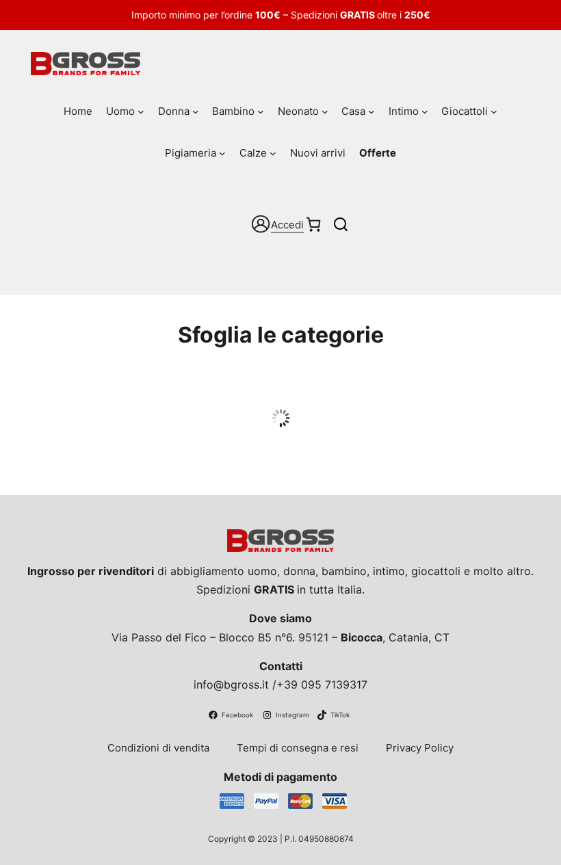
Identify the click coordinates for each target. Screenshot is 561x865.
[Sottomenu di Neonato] (325, 111)
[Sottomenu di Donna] (195, 111)
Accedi (287, 224)
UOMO (281, 393)
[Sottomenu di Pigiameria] (222, 153)
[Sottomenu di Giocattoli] (494, 111)
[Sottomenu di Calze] (273, 153)
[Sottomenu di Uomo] (141, 111)
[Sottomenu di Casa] (371, 111)
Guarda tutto (281, 419)
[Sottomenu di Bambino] (260, 111)
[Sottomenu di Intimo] (424, 111)
